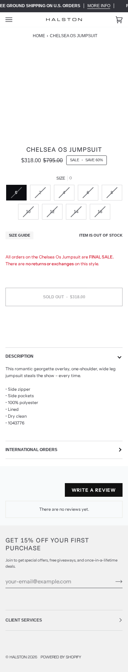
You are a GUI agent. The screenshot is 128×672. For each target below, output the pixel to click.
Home (39, 35)
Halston (18, 656)
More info (98, 5)
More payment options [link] (64, 337)
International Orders (31, 449)
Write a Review (94, 490)
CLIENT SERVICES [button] (23, 620)
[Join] (113, 581)
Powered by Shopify (61, 656)
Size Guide (19, 235)
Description (19, 356)
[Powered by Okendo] (22, 493)
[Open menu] (15, 19)
